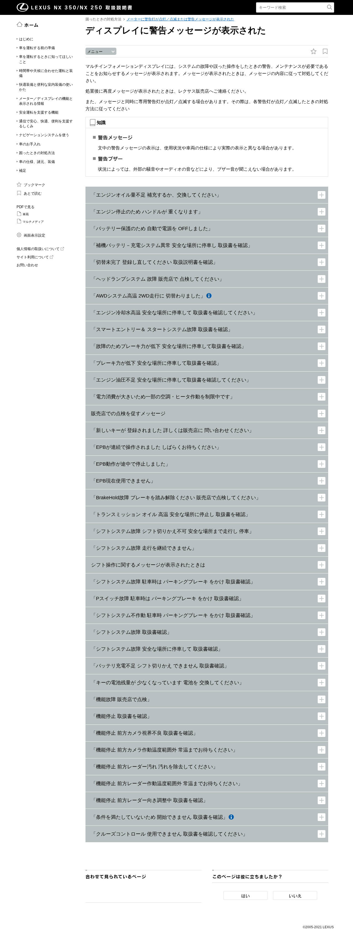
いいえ (295, 895)
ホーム (31, 25)
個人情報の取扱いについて (38, 249)
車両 (26, 214)
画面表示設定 (34, 235)
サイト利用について (33, 257)
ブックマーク (34, 185)
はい (245, 895)
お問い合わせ (27, 265)
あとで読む (33, 193)
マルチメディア (33, 221)
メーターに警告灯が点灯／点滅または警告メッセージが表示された (180, 19)
